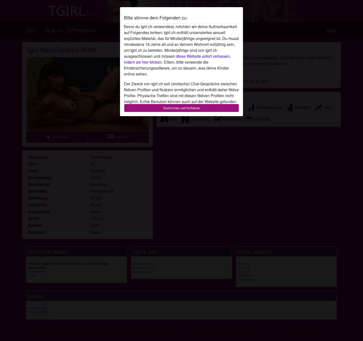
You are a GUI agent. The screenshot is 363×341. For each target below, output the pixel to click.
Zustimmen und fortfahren (181, 108)
